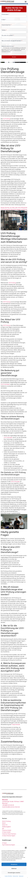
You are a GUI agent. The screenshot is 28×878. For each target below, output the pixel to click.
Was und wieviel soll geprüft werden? (12, 40)
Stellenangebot (6, 827)
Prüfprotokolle (15, 724)
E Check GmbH (6, 832)
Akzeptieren (14, 864)
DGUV (4, 823)
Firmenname (5, 14)
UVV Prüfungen (5, 384)
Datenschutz (15, 876)
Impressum (21, 876)
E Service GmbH (6, 830)
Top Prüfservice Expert (8, 845)
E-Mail (4, 19)
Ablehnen (14, 868)
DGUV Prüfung (6, 821)
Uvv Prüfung (6, 119)
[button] (26, 847)
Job (3, 828)
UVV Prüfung (12, 283)
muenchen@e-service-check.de (11, 807)
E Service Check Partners (9, 834)
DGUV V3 (4, 825)
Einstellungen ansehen (14, 872)
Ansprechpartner (6, 25)
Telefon (4, 30)
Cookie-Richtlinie (8, 876)
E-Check (4, 843)
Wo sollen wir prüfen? (8, 35)
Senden (14, 57)
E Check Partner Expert (8, 836)
